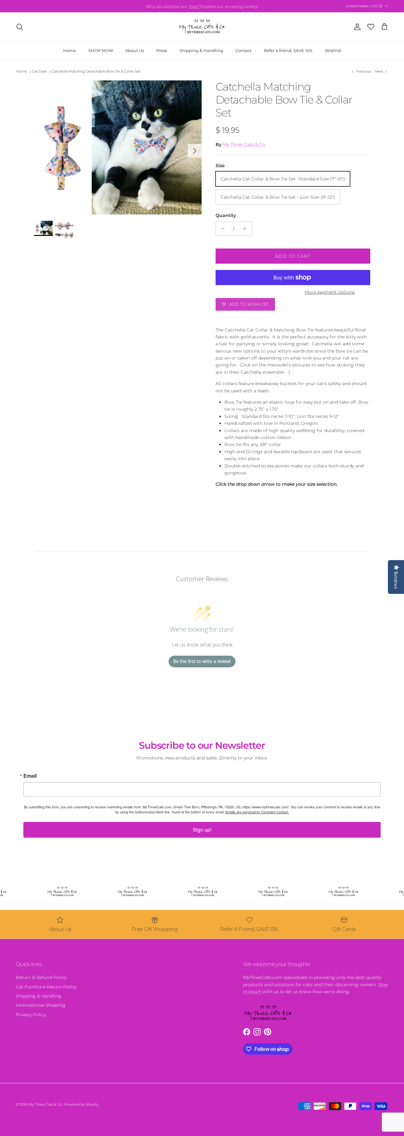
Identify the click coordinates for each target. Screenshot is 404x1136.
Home (69, 50)
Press (161, 50)
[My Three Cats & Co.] (202, 27)
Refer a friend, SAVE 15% (288, 50)
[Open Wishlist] (370, 26)
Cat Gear (39, 71)
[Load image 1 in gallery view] (118, 147)
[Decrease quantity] (221, 229)
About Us (134, 50)
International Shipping (40, 1005)
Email (30, 775)
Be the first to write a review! (202, 661)
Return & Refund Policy (41, 977)
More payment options (330, 292)
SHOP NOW (100, 50)
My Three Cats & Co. (244, 144)
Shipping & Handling (201, 50)
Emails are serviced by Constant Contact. (257, 811)
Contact (243, 50)
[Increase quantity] (246, 229)
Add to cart (292, 256)
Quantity (226, 215)
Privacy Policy (31, 1014)
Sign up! (202, 829)
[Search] (19, 27)
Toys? (194, 6)
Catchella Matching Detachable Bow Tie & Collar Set (96, 71)
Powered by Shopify (81, 1104)
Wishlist (333, 50)
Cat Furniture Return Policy (46, 987)
